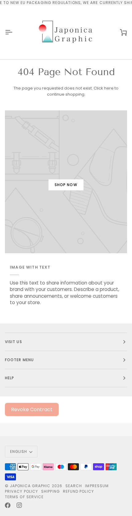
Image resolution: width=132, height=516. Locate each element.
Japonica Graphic (30, 485)
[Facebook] (7, 505)
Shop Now (66, 184)
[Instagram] (19, 505)
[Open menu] (14, 32)
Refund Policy (78, 491)
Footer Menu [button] (19, 359)
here (109, 88)
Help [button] (9, 377)
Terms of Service (24, 496)
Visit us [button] (13, 341)
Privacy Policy (21, 491)
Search (73, 485)
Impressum (97, 485)
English (18, 451)
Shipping (50, 491)
